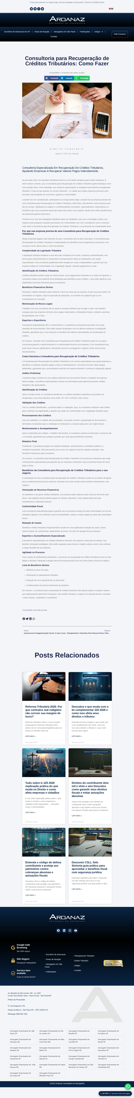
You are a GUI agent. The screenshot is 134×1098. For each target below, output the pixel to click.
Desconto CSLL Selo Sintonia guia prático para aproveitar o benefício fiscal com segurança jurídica (89, 867)
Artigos (97, 32)
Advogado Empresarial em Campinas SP (20, 1057)
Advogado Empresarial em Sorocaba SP (20, 1074)
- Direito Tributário (80, 961)
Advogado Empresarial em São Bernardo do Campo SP (81, 1066)
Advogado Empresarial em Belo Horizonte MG (51, 1040)
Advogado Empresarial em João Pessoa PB (23, 1066)
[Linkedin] (35, 8)
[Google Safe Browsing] (13, 948)
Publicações (85, 32)
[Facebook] (31, 8)
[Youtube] (42, 8)
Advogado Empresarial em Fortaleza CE (108, 1032)
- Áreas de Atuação (53, 959)
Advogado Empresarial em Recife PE (108, 1040)
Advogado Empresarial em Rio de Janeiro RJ (51, 1032)
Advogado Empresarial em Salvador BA (20, 1040)
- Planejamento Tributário (83, 956)
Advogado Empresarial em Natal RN (52, 1066)
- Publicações (50, 972)
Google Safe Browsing (23, 946)
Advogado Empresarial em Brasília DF (79, 1032)
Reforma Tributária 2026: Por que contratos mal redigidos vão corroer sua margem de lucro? (43, 711)
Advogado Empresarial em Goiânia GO (20, 1049)
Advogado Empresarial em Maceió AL (49, 1057)
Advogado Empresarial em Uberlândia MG (108, 1066)
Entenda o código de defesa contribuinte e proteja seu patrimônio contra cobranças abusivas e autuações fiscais (43, 869)
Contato (54, 36)
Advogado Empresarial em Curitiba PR (79, 1040)
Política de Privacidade (16, 1000)
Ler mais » (30, 736)
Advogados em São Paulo (64, 32)
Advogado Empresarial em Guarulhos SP (108, 1049)
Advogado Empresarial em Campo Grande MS (79, 1057)
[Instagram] (38, 8)
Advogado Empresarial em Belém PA (49, 1049)
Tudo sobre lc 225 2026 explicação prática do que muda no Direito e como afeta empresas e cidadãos (42, 787)
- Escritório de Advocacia (55, 954)
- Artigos (76, 965)
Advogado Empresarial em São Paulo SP (22, 1032)
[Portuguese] (112, 8)
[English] (110, 8)
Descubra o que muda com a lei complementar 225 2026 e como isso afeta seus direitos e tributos (90, 711)
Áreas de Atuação (41, 32)
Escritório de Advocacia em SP (17, 32)
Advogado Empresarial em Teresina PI (108, 1057)
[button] (52, 78)
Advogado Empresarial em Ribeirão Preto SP (49, 1074)
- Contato (77, 970)
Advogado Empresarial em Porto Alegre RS (79, 1049)
